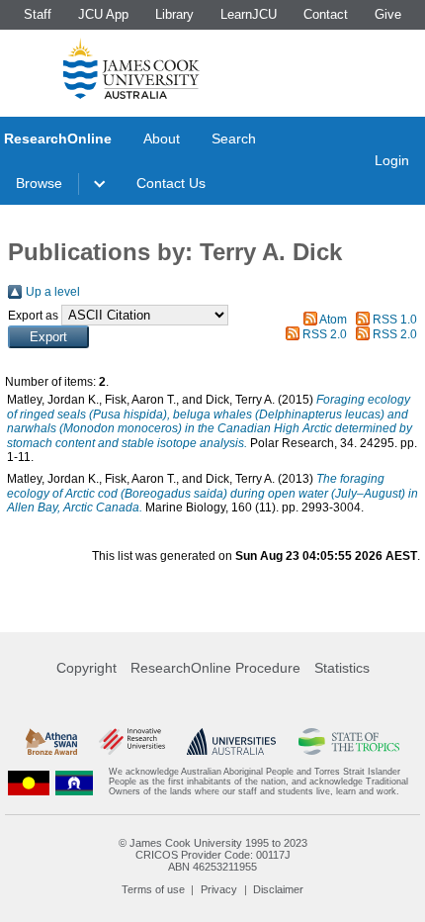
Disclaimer (278, 889)
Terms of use (153, 889)
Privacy (219, 889)
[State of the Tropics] (349, 741)
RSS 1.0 (395, 319)
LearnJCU (248, 14)
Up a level (53, 292)
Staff (37, 14)
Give (388, 14)
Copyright (86, 668)
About (161, 138)
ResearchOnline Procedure (215, 668)
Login (392, 160)
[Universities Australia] (231, 741)
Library (174, 14)
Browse (39, 183)
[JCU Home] (131, 68)
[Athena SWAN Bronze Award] (51, 741)
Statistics (342, 668)
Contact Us (171, 183)
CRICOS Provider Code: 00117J (213, 855)
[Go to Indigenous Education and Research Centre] (28, 782)
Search (234, 138)
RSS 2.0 (324, 334)
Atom (333, 319)
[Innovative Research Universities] (132, 741)
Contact (325, 14)
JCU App (103, 14)
